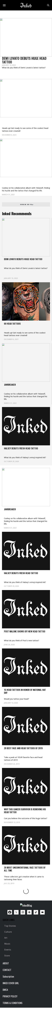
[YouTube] (42, 912)
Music (7, 943)
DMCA (5, 989)
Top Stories (10, 925)
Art (5, 937)
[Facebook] (9, 912)
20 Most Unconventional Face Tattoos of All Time (24, 869)
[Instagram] (23, 912)
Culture (8, 931)
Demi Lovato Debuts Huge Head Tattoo (24, 60)
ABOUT (6, 963)
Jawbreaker (10, 180)
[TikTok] (36, 912)
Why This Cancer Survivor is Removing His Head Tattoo (25, 811)
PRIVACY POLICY (10, 996)
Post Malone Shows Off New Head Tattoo (24, 631)
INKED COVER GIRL (11, 983)
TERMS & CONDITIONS (12, 1003)
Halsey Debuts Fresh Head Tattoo (21, 448)
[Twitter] (16, 912)
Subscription (8, 976)
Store (7, 955)
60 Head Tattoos (14, 121)
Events (7, 949)
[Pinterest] (29, 912)
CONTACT (7, 970)
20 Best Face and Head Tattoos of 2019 (23, 748)
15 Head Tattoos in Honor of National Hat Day (25, 691)
